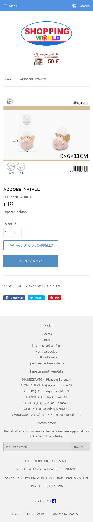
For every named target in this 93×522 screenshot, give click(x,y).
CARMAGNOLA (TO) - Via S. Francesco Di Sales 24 (46, 414)
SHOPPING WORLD (34, 514)
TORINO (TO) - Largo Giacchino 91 (46, 391)
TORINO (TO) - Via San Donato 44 (46, 403)
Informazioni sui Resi (46, 345)
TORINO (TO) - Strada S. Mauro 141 (46, 409)
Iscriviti (80, 446)
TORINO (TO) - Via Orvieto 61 (46, 397)
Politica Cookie (46, 351)
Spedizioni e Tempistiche (46, 363)
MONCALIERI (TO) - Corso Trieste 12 (46, 385)
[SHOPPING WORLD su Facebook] (53, 502)
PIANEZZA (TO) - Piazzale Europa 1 (46, 379)
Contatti (46, 339)
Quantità (9, 223)
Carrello (84, 6)
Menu (13, 6)
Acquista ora (31, 261)
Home (7, 79)
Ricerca (46, 334)
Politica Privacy (46, 357)
